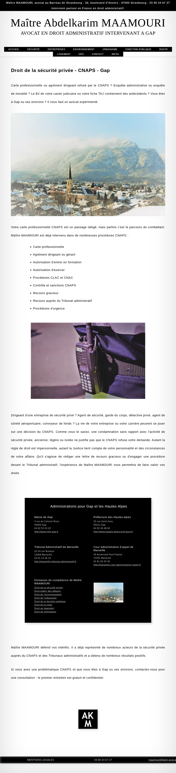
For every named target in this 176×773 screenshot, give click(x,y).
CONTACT (98, 54)
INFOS (115, 54)
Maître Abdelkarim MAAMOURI (88, 23)
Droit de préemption (45, 612)
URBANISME (110, 49)
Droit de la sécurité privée (48, 588)
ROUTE (163, 49)
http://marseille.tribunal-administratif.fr (55, 561)
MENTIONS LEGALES (40, 759)
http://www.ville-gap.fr (46, 532)
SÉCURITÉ (33, 49)
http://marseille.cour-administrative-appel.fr (117, 565)
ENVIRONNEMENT (84, 49)
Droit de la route (43, 605)
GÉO (81, 54)
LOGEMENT (64, 54)
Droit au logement (44, 608)
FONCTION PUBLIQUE (138, 49)
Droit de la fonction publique (50, 601)
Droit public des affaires (47, 591)
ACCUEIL (13, 49)
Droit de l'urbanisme (45, 598)
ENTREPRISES (56, 49)
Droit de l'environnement (47, 594)
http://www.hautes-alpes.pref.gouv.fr (113, 532)
